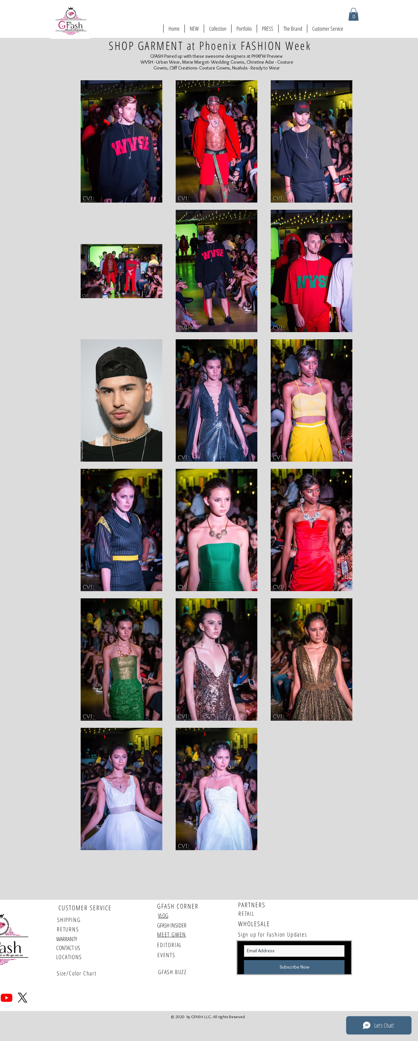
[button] (353, 14)
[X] (22, 997)
